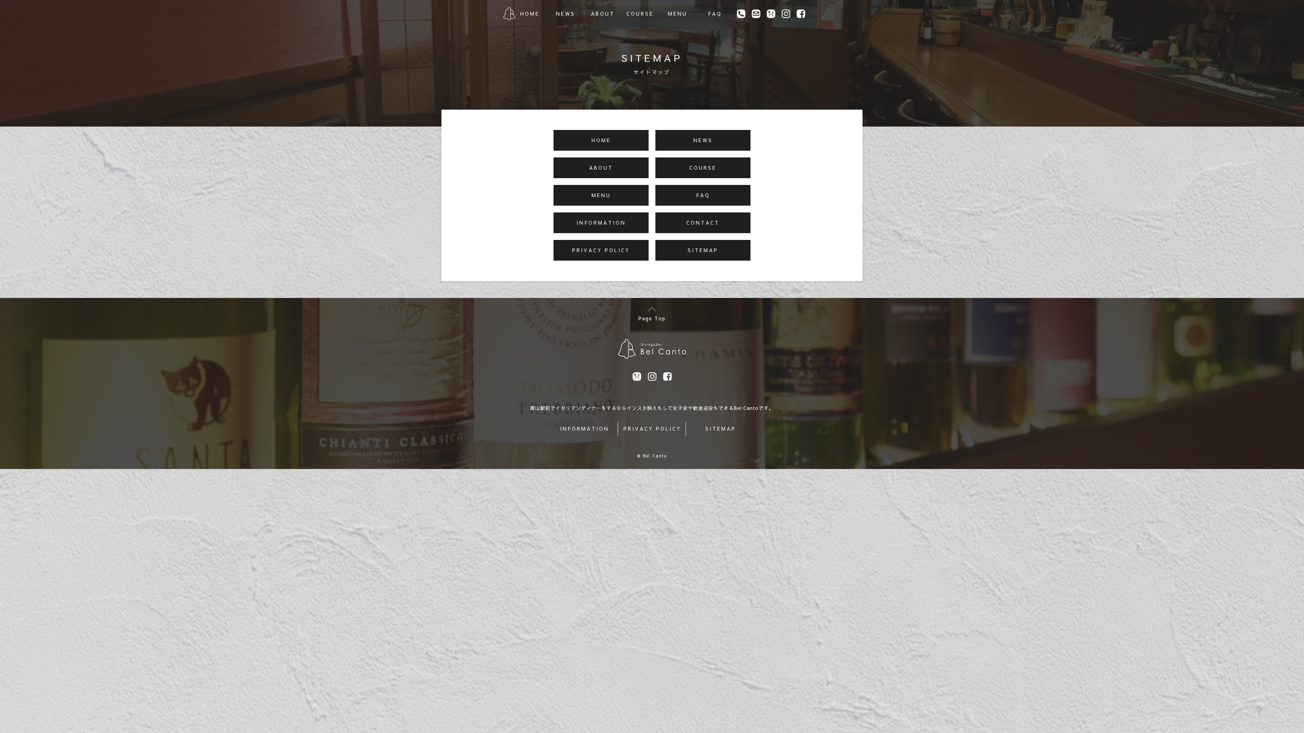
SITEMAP (720, 428)
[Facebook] (801, 14)
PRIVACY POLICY (652, 428)
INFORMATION (584, 428)
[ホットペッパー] (771, 14)
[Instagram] (786, 14)
